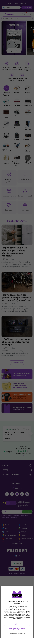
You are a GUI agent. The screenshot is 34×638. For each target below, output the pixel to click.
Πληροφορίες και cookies (17, 633)
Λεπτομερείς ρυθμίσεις (17, 629)
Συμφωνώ (17, 624)
